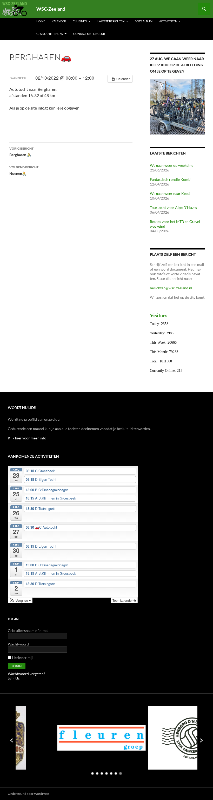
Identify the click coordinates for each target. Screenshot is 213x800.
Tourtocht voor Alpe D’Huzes (173, 207)
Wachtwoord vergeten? (26, 673)
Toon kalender (123, 600)
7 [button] (120, 773)
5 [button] (111, 773)
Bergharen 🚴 (21, 151)
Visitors (158, 315)
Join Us (13, 678)
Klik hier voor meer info (27, 438)
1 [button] (92, 773)
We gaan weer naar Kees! (170, 193)
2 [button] (97, 773)
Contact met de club (89, 33)
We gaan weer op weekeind (172, 165)
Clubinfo (80, 21)
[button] (20, 600)
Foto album (143, 21)
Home (40, 21)
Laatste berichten (110, 21)
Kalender (59, 21)
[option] (69, 738)
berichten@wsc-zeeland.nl (171, 288)
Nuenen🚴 (23, 170)
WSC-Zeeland (50, 9)
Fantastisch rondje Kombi (170, 179)
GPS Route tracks (49, 33)
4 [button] (106, 773)
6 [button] (115, 773)
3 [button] (101, 773)
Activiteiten (168, 21)
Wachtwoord (18, 644)
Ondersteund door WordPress (28, 794)
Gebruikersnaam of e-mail (29, 630)
